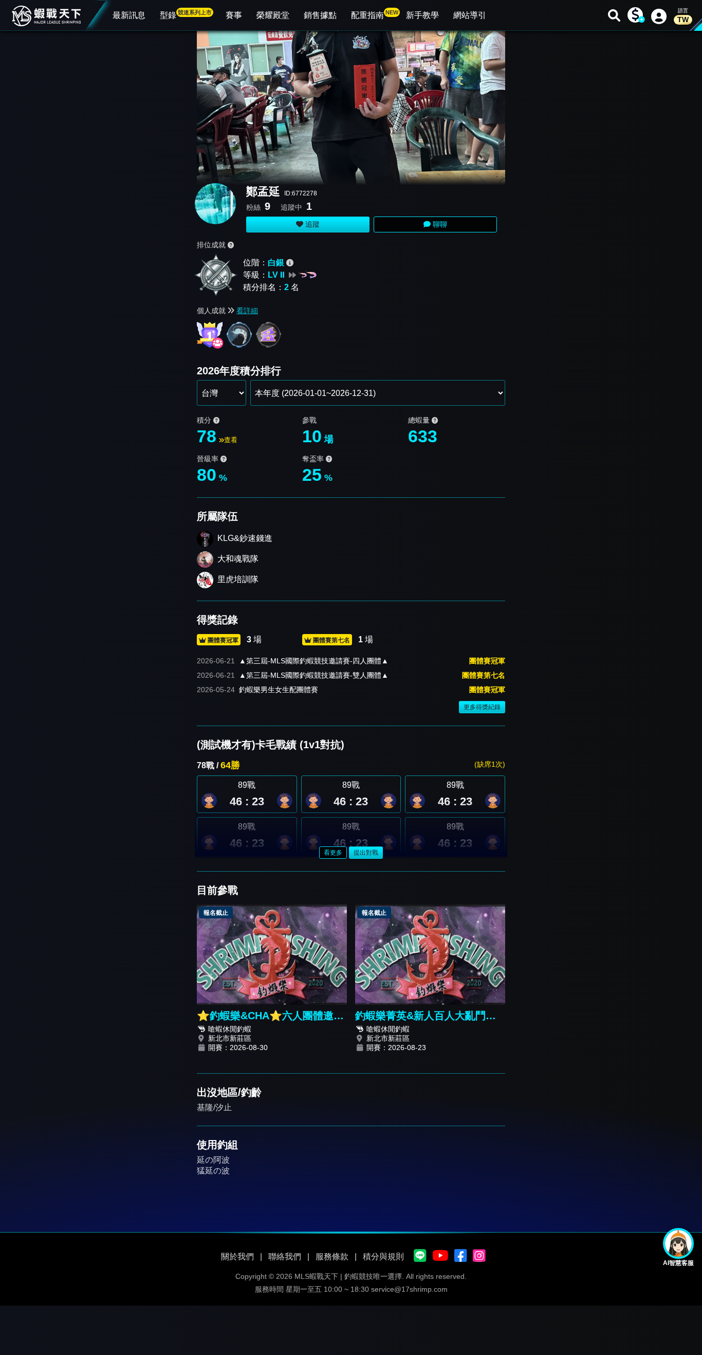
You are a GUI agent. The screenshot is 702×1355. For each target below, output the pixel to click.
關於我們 (237, 1256)
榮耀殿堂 (272, 15)
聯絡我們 (284, 1256)
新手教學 (422, 15)
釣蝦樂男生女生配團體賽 (278, 689)
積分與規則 (383, 1256)
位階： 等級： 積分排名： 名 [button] (271, 275)
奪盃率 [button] (314, 459)
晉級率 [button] (208, 459)
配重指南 (374, 14)
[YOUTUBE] (440, 1256)
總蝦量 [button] (420, 420)
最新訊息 (129, 15)
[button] (284, 800)
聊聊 (439, 224)
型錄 (186, 14)
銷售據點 (320, 15)
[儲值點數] (635, 15)
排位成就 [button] (212, 245)
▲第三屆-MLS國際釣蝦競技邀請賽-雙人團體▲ (314, 675)
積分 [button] (205, 420)
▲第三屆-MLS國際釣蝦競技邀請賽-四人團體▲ (314, 661)
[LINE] (420, 1256)
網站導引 (469, 15)
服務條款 (332, 1256)
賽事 (234, 15)
